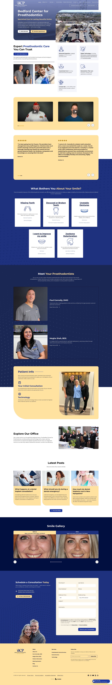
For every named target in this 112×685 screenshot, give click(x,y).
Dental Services (55, 654)
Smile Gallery (59, 2)
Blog (80, 2)
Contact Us (75, 2)
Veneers (42, 251)
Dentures (84, 220)
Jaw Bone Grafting (70, 251)
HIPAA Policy (60, 675)
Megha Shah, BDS (37, 656)
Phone (80, 589)
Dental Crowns (56, 220)
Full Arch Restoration (84, 222)
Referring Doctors (87, 2)
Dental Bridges (28, 220)
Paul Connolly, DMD (37, 654)
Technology (54, 657)
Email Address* (62, 589)
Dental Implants (27, 217)
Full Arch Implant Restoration (56, 222)
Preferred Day (81, 595)
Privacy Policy (30, 675)
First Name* (62, 583)
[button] (45, 2)
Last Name (81, 583)
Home (39, 2)
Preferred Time (62, 595)
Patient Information (67, 2)
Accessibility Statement (50, 675)
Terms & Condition (39, 675)
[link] (20, 4)
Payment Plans (95, 2)
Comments (61, 607)
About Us (35, 651)
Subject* (61, 601)
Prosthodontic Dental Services (59, 652)
